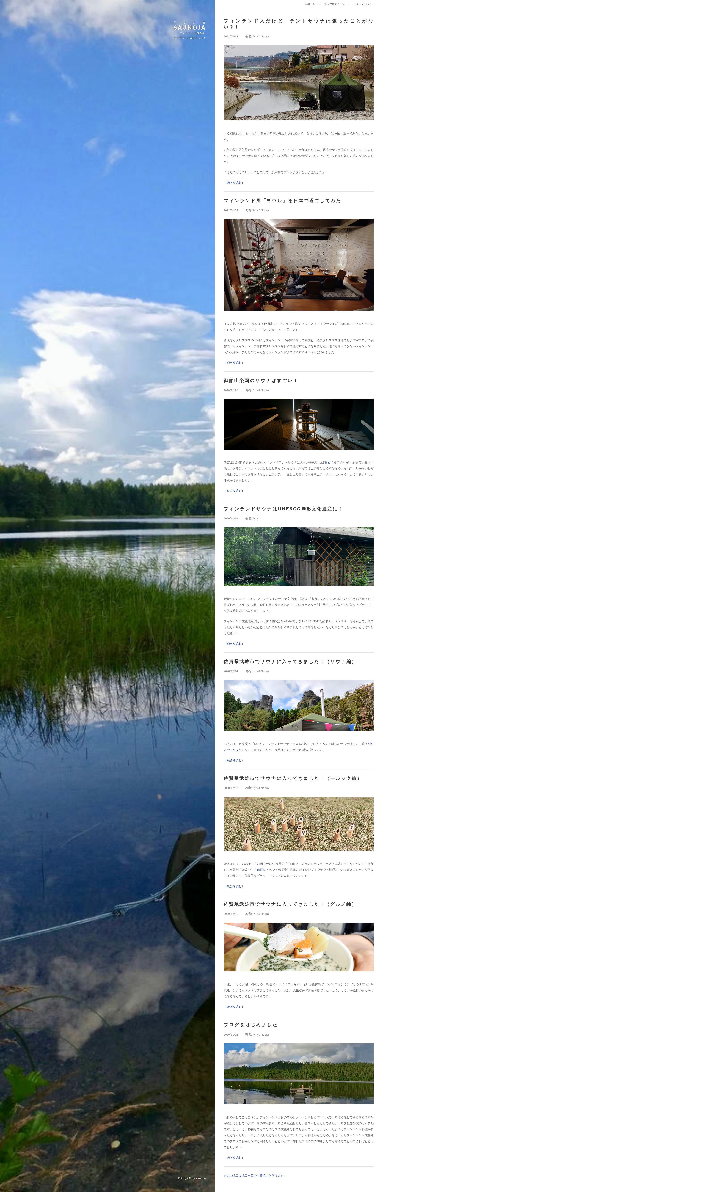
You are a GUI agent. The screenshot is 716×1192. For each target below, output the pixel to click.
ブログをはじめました (251, 1024)
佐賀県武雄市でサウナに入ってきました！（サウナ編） (290, 661)
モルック (236, 750)
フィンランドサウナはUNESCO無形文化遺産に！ (283, 508)
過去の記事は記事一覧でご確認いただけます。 (255, 1175)
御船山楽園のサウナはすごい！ (261, 380)
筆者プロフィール (334, 3)
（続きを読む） (234, 182)
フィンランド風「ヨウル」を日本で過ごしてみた (283, 200)
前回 (327, 462)
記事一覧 (310, 3)
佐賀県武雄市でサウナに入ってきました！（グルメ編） (290, 904)
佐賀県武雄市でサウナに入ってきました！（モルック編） (293, 778)
